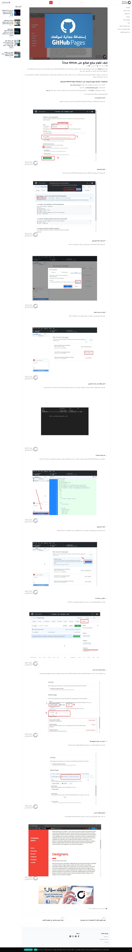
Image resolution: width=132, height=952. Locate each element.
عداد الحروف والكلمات (125, 32)
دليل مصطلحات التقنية (125, 26)
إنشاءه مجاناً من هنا (75, 85)
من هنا (48, 90)
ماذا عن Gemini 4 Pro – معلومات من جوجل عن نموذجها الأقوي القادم (7, 13)
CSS (92, 90)
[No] (130, 949)
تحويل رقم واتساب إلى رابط (124, 29)
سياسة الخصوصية (104, 939)
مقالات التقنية (127, 10)
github (104, 908)
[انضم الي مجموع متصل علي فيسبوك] (66, 894)
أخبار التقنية (127, 13)
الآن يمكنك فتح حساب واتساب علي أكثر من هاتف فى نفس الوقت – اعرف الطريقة (8, 44)
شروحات (128, 16)
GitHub (100, 69)
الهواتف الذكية (126, 19)
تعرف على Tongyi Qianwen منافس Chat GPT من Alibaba (7, 54)
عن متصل (106, 936)
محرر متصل (93, 65)
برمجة (101, 908)
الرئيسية (128, 7)
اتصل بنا (106, 942)
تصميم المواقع (96, 908)
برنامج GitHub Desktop (92, 87)
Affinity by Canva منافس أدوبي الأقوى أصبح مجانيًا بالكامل (7, 22)
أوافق (35, 949)
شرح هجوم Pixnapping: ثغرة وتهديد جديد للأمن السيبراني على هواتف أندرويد (7, 32)
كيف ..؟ (128, 23)
